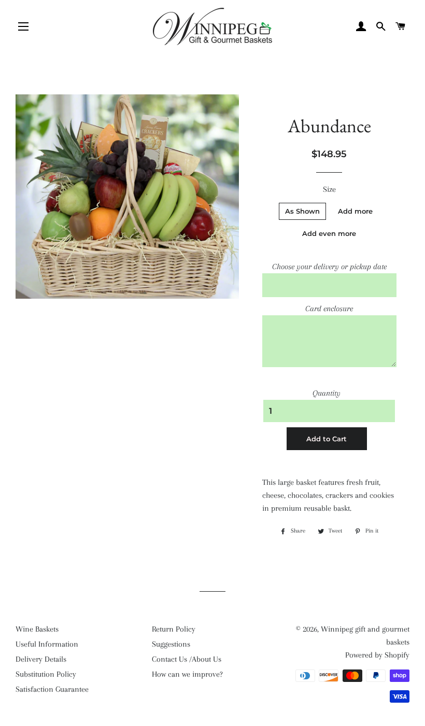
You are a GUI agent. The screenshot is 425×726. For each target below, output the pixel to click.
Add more (355, 211)
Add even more (329, 233)
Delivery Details (41, 659)
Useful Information (47, 644)
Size (329, 189)
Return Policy (173, 629)
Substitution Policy (46, 674)
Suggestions (171, 644)
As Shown (302, 211)
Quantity (327, 393)
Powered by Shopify (377, 655)
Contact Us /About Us (186, 659)
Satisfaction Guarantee (52, 689)
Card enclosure (329, 308)
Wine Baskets (37, 629)
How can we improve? (187, 674)
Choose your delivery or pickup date (329, 266)
